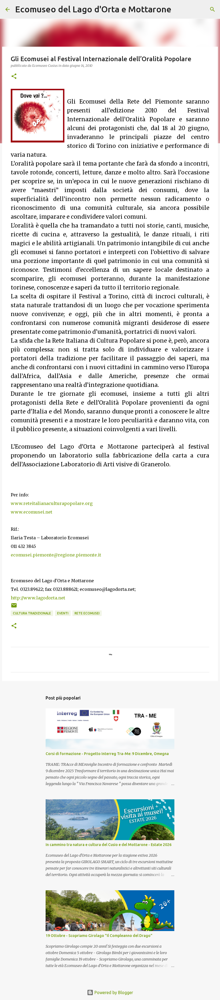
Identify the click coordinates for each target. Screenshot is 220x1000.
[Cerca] (179, 9)
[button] (14, 76)
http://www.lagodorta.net (38, 597)
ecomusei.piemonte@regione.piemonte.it (56, 555)
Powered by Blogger (113, 992)
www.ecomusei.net (31, 512)
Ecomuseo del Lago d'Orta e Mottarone (93, 9)
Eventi (62, 613)
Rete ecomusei (87, 613)
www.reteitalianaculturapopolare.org (52, 503)
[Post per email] (14, 607)
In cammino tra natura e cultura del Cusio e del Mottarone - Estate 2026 (108, 845)
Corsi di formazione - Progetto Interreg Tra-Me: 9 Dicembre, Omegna (107, 754)
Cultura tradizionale (32, 613)
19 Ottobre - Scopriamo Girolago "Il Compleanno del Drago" (99, 935)
